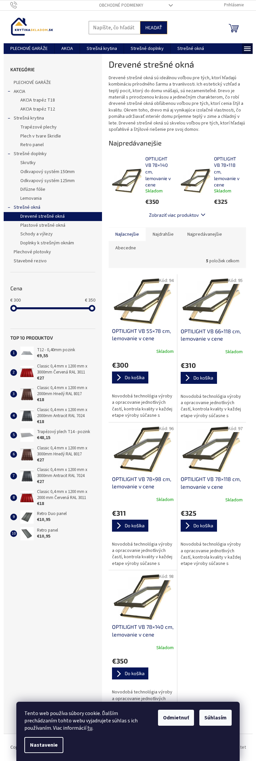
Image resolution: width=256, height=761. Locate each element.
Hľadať (153, 27)
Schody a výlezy (36, 234)
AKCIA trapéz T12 (37, 109)
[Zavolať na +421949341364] (20, 5)
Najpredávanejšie (204, 234)
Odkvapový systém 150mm (47, 171)
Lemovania (31, 198)
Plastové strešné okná (42, 225)
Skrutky (28, 162)
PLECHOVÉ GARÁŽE (32, 82)
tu (89, 728)
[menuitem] (29, 48)
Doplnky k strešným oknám (47, 243)
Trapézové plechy (38, 127)
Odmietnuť (176, 717)
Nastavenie (44, 745)
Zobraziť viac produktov (174, 215)
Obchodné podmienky (121, 5)
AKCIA (19, 91)
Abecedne (125, 248)
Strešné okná (27, 207)
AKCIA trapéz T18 (37, 100)
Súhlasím (215, 717)
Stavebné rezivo (30, 261)
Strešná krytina (29, 118)
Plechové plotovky (32, 252)
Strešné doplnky (30, 153)
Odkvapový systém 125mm (47, 180)
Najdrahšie (163, 234)
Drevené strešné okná (42, 216)
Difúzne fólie (32, 189)
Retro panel (32, 144)
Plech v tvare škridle (40, 136)
